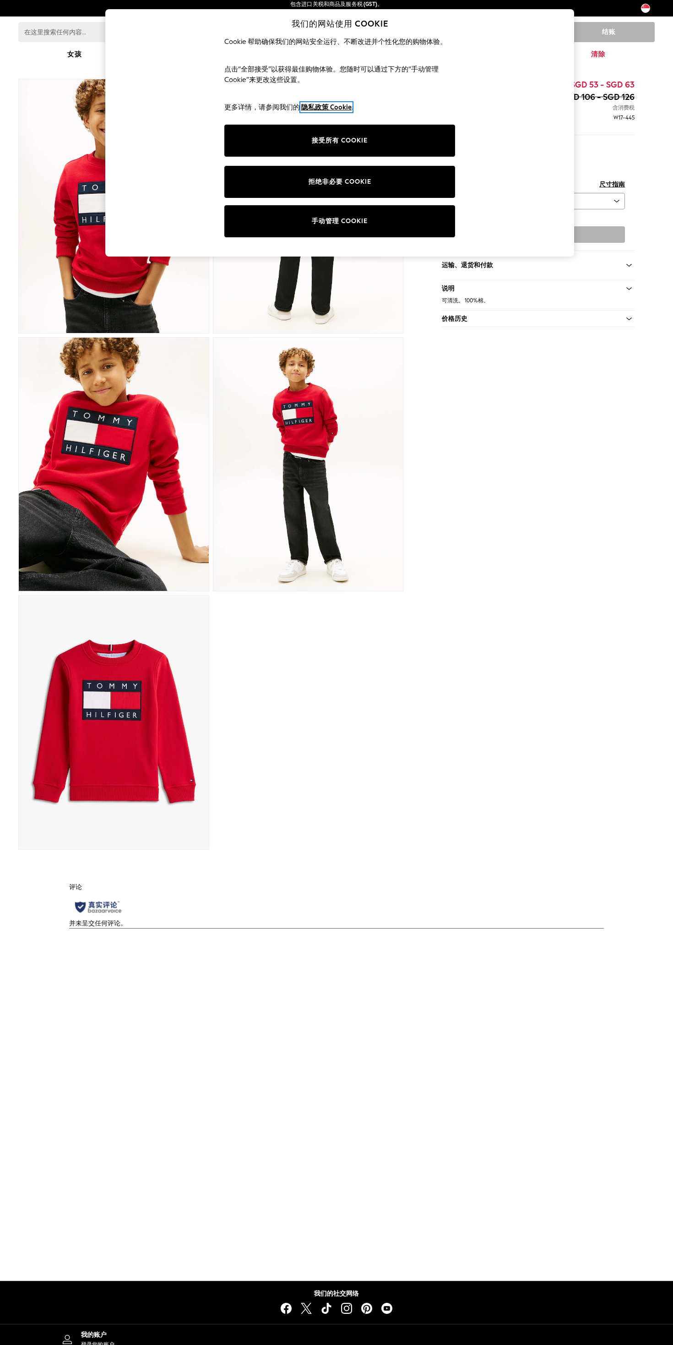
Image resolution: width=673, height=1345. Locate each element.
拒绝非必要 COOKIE (340, 182)
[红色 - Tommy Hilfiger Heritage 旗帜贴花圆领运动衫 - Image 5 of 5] (114, 722)
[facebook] (286, 1308)
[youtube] (387, 1308)
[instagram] (346, 1308)
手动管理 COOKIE (340, 221)
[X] (306, 1308)
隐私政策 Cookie (326, 107)
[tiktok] (326, 1308)
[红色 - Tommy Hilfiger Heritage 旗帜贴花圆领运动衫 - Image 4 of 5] (308, 464)
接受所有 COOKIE (340, 140)
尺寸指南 (612, 184)
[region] (339, 133)
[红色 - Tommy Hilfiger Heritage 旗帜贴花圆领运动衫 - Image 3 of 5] (114, 464)
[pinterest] (367, 1308)
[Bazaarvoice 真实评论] (98, 907)
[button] (538, 288)
